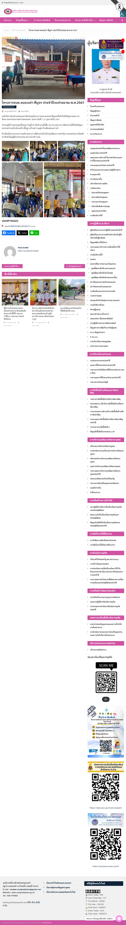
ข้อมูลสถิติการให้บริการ (98, 242)
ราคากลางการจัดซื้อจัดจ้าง (100, 427)
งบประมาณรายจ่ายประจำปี (100, 360)
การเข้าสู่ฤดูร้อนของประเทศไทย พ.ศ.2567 (75, 266)
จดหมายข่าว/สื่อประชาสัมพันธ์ (101, 318)
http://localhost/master (28, 250)
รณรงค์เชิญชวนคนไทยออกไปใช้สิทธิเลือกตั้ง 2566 (70, 309)
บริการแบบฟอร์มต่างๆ (98, 650)
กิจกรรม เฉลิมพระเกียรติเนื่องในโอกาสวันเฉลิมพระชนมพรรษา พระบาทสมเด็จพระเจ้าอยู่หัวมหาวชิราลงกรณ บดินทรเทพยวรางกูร (43, 313)
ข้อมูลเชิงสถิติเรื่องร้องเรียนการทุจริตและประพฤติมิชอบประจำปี (105, 524)
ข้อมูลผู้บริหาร (95, 111)
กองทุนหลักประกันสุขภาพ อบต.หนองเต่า (105, 300)
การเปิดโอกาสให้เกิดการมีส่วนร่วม (102, 545)
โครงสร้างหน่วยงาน (97, 106)
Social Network (96, 134)
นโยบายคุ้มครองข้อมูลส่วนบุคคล (58, 887)
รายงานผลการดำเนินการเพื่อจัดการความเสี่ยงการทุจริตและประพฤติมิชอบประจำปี (106, 581)
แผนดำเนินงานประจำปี (98, 153)
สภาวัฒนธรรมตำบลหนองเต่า (100, 286)
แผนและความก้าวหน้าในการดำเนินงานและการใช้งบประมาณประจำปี (106, 159)
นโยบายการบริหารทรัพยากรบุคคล (102, 446)
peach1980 (24, 111)
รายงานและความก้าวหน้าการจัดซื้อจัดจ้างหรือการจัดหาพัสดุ (107, 413)
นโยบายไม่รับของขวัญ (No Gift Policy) (104, 559)
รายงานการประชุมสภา (99, 202)
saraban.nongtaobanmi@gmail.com (25, 889)
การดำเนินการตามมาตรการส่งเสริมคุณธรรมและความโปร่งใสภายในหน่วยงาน (106, 633)
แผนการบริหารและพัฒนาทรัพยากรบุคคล (105, 466)
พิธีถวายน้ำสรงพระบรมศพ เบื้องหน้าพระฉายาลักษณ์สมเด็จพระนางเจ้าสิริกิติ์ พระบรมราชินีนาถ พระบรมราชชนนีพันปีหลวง (15, 313)
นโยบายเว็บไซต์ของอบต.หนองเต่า (58, 883)
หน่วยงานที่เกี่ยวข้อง (84, 20)
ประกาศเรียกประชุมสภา (100, 192)
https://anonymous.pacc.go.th (106, 866)
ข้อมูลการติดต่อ (106, 20)
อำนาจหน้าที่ (94, 115)
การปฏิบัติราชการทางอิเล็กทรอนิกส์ (103, 323)
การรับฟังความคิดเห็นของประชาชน (103, 540)
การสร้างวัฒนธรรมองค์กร (99, 564)
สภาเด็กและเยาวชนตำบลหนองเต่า (103, 282)
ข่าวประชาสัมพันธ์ (42, 20)
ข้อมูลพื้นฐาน (22, 20)
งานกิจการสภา (95, 188)
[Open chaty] (119, 918)
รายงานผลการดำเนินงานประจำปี (102, 165)
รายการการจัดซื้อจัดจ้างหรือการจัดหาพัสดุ (105, 399)
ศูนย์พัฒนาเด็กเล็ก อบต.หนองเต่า (103, 268)
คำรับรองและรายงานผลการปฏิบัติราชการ (105, 170)
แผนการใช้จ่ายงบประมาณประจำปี (102, 365)
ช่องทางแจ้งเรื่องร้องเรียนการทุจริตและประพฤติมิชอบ (104, 516)
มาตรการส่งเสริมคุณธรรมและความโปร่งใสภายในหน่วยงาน (106, 625)
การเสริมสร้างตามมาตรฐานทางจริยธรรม (105, 597)
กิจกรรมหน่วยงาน (63, 20)
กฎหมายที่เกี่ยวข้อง (97, 125)
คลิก (105, 699)
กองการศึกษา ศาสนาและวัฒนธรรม (103, 264)
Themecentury (46, 923)
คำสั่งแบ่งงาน (95, 492)
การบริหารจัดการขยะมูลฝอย (100, 341)
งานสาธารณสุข (96, 296)
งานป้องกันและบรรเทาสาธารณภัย (102, 291)
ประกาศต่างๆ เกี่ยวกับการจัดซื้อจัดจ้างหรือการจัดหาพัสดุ (107, 405)
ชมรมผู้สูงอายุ (95, 309)
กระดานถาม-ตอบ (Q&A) (99, 346)
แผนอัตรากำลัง (95, 488)
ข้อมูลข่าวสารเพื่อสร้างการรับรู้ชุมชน (103, 328)
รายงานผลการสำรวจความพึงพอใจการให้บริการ (105, 248)
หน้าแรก (8, 20)
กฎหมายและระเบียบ (98, 211)
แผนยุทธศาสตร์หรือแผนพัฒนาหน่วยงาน (105, 148)
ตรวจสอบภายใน (96, 179)
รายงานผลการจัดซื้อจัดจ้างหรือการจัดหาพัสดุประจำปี (106, 421)
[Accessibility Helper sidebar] (123, 14)
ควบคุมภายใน (95, 174)
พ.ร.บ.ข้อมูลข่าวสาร (97, 332)
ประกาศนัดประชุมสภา (99, 197)
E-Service (94, 337)
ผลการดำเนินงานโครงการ (99, 314)
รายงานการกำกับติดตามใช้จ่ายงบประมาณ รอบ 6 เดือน (107, 371)
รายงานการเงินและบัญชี (99, 382)
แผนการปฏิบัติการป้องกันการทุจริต (102, 602)
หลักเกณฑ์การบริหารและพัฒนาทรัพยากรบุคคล (105, 460)
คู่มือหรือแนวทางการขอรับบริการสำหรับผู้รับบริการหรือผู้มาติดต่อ (106, 236)
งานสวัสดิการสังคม (97, 305)
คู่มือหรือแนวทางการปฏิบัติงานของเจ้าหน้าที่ (106, 230)
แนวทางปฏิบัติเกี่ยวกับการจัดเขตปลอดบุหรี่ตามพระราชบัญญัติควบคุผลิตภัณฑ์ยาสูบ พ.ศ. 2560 (14, 266)
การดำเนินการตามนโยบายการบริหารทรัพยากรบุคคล (107, 452)
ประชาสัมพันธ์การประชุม (100, 206)
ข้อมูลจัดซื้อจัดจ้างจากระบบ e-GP (102, 431)
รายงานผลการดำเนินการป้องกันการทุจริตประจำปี (105, 608)
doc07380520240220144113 (17, 226)
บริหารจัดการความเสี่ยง (98, 183)
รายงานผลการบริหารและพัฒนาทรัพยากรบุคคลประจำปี (105, 472)
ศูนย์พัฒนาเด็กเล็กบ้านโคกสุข (102, 273)
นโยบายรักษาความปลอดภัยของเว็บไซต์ (60, 892)
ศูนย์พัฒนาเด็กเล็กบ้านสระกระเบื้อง (104, 277)
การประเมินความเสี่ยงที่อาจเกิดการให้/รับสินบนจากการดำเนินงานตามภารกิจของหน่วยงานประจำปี (106, 571)
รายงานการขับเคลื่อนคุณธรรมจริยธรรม (104, 483)
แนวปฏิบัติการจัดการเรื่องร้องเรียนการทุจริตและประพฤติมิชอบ (106, 508)
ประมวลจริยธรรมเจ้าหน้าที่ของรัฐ (102, 479)
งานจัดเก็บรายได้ (96, 215)
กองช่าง (93, 259)
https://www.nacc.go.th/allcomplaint (106, 807)
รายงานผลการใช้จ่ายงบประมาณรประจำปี (105, 377)
